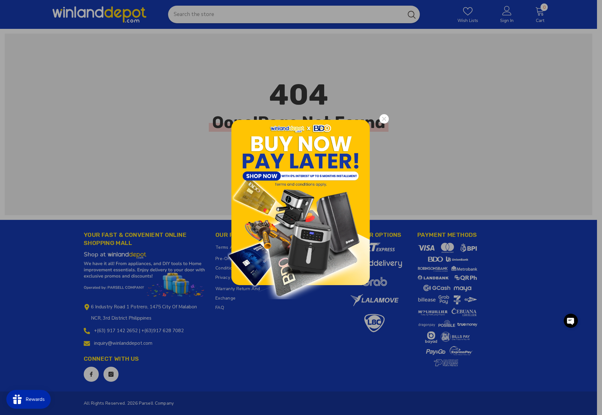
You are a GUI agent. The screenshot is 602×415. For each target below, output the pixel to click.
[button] (571, 321)
